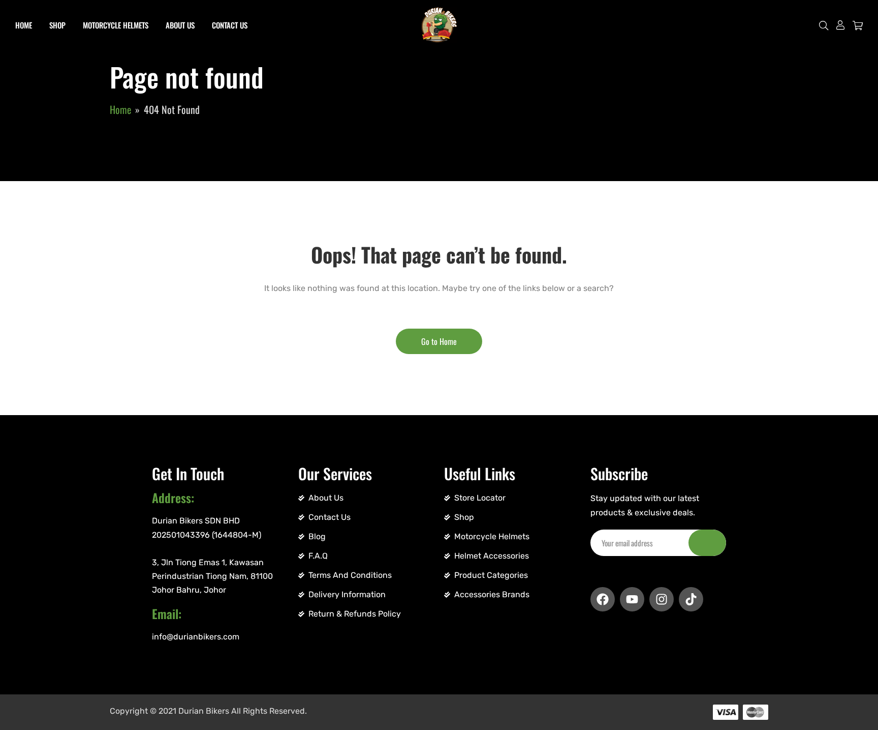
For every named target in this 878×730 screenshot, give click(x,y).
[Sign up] (707, 543)
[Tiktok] (691, 599)
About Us (180, 25)
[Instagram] (661, 599)
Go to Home (439, 341)
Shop (57, 25)
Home (23, 25)
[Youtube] (632, 599)
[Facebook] (602, 599)
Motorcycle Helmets (115, 25)
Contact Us (229, 25)
